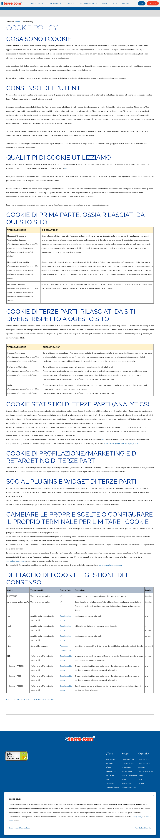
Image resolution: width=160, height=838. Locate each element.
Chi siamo (109, 763)
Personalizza (25, 828)
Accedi (153, 3)
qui (66, 168)
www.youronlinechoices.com (111, 565)
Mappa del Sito (111, 775)
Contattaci (110, 783)
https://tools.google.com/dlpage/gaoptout (122, 443)
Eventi (105, 3)
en (141, 3)
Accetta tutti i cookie (143, 828)
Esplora (125, 3)
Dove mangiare (54, 3)
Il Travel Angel (127, 763)
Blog (115, 3)
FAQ (107, 779)
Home (17, 22)
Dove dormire (37, 3)
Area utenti (110, 759)
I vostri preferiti (128, 759)
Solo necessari (14, 828)
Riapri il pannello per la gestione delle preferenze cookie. (30, 699)
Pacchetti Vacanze (88, 3)
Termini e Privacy (112, 787)
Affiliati (108, 767)
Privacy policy (137, 817)
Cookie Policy (110, 771)
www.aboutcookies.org (16, 561)
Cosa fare (70, 3)
